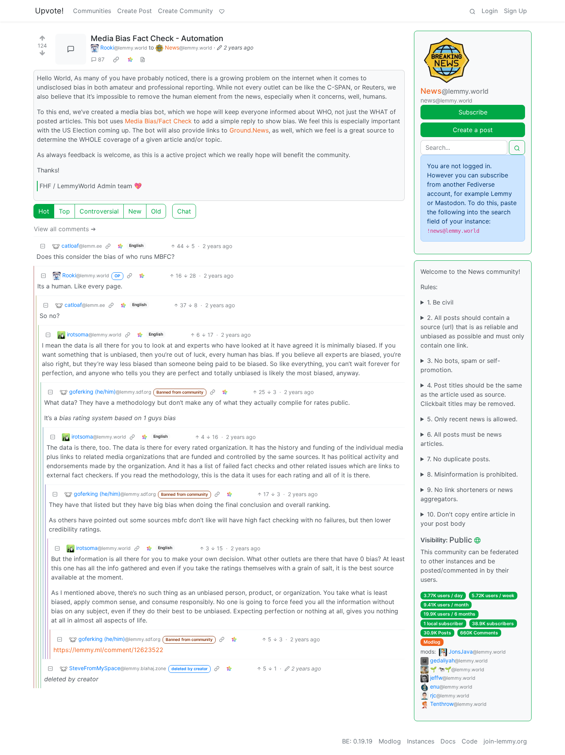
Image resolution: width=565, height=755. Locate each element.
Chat (184, 211)
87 (101, 59)
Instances (420, 741)
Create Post (134, 11)
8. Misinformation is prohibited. (472, 474)
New (134, 211)
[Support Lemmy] (222, 10)
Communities (92, 11)
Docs (447, 741)
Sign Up (515, 11)
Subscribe (473, 112)
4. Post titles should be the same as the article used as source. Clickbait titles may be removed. (471, 394)
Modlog (432, 642)
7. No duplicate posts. (458, 459)
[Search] (472, 10)
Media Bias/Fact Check (158, 121)
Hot (43, 211)
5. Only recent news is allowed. (472, 419)
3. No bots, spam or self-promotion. (460, 365)
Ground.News (249, 130)
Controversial (99, 211)
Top (64, 211)
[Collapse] (43, 246)
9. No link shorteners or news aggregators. (466, 494)
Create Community (185, 11)
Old (156, 211)
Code (469, 741)
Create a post (473, 130)
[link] (116, 59)
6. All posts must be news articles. (461, 438)
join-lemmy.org (505, 741)
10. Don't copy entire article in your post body (467, 518)
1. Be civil (440, 302)
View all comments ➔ (65, 229)
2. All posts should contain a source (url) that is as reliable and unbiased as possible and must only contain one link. (472, 331)
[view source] (142, 59)
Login (490, 11)
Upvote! (49, 10)
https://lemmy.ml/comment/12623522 (108, 650)
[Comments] (70, 49)
